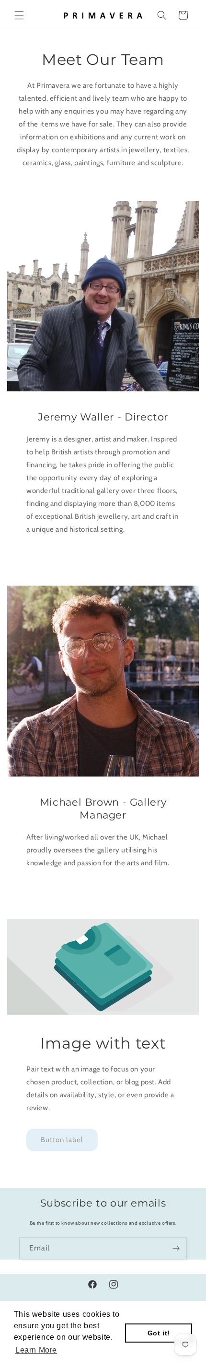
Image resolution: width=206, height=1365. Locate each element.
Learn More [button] (36, 1350)
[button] (19, 15)
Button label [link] (62, 1139)
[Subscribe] (175, 1248)
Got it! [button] (159, 1333)
